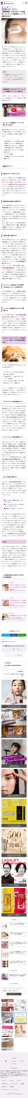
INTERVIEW (14, 971)
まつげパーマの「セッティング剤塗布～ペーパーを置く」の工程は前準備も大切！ (14, 78)
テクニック (5, 9)
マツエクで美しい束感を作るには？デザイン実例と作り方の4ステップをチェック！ (18, 962)
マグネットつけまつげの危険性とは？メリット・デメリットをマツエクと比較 (18, 923)
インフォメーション (14, 1083)
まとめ (6, 81)
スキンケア (5, 988)
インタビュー (24, 979)
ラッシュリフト (11, 641)
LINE (22, 634)
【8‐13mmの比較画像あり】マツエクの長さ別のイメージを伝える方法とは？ (17, 952)
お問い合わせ (4, 1086)
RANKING (14, 920)
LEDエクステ (19, 988)
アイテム (20, 926)
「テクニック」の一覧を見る (14, 655)
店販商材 (4, 990)
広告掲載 (11, 1086)
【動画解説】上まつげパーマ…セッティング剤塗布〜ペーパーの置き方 (14, 75)
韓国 (9, 990)
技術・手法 (4, 641)
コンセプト (4, 1080)
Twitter (6, 634)
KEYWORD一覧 (5, 1083)
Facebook (14, 634)
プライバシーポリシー (6, 1089)
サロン (20, 955)
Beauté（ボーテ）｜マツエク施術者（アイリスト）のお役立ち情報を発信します (14, 1093)
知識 (6, 1061)
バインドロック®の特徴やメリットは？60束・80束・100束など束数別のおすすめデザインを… (17, 944)
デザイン (20, 936)
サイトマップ (15, 1089)
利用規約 (22, 1083)
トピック (18, 1080)
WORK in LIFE (15, 990)
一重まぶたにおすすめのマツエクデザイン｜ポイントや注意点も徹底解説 (18, 933)
